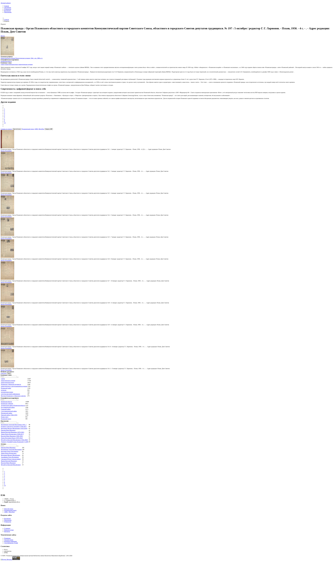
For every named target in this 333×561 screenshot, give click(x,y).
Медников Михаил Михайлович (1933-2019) (14, 428)
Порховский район (6, 413)
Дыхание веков (8, 540)
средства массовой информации (10, 394)
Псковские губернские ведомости (11, 384)
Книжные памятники (10, 541)
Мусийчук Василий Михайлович (11, 464)
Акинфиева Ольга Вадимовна (10, 457)
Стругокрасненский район (9, 411)
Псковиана (7, 538)
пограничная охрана (7, 392)
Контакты (7, 531)
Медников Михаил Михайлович (10, 455)
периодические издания (25, 64)
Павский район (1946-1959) (9, 415)
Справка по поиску (6, 129)
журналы (3, 390)
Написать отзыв (9, 530)
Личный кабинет (6, 3)
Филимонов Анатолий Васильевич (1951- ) (14, 424)
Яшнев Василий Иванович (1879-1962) (12, 432)
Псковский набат (6, 388)
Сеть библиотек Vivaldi (11, 543)
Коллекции (7, 10)
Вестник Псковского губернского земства (13, 396)
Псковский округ (6, 419)
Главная (6, 6)
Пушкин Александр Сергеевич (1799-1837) (14, 426)
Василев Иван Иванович (8, 463)
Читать (3, 36)
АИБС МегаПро (39, 129)
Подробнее (8, 151)
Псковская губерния (7, 403)
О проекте (7, 528)
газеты (3, 64)
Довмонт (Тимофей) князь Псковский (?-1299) (14, 442)
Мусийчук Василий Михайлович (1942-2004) (14, 440)
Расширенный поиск (28, 129)
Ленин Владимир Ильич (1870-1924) (12, 438)
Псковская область (6, 61)
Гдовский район (5, 409)
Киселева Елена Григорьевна (9, 451)
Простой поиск (8, 509)
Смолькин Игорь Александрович (11, 459)
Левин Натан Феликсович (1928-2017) (12, 434)
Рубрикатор (7, 9)
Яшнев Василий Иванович (9, 461)
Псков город (4, 417)
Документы (7, 7)
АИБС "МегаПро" (9, 512)
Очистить (3, 373)
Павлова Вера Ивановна (8, 430)
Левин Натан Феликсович (8, 453)
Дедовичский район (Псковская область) (13, 405)
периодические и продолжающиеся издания (14, 386)
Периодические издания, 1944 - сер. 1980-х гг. (29, 58)
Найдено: (48, 129)
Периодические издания (8, 58)
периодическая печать (11, 64)
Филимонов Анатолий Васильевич (11, 449)
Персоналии (7, 12)
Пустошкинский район (8, 407)
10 (5, 123)
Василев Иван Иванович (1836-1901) (12, 436)
